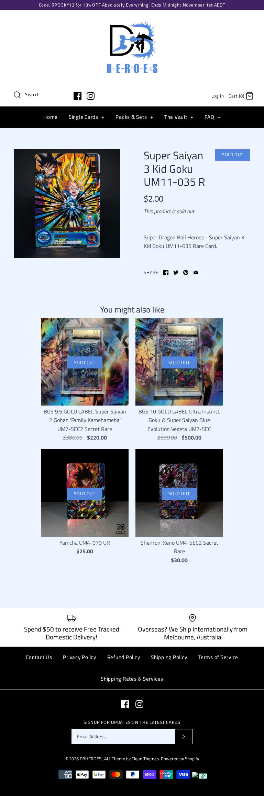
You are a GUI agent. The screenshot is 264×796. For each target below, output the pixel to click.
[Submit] (183, 736)
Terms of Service (218, 657)
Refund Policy (123, 657)
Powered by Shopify (180, 758)
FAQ (212, 117)
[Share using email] (195, 272)
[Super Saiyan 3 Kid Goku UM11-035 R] (67, 203)
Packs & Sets (134, 117)
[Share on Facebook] (165, 272)
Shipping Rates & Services (132, 679)
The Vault (179, 117)
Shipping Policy (169, 657)
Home (50, 117)
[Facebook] (77, 96)
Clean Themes (145, 758)
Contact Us (39, 657)
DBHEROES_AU (95, 758)
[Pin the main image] (185, 272)
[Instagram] (91, 96)
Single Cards (86, 117)
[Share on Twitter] (175, 272)
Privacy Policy (79, 657)
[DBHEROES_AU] (132, 21)
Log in (217, 95)
